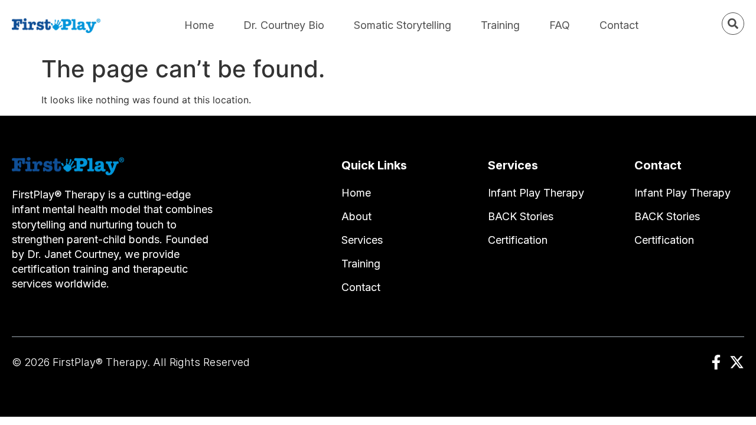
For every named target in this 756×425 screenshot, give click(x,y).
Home (199, 25)
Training (500, 25)
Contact (618, 25)
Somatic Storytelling (402, 25)
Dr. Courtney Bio (283, 25)
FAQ (559, 25)
